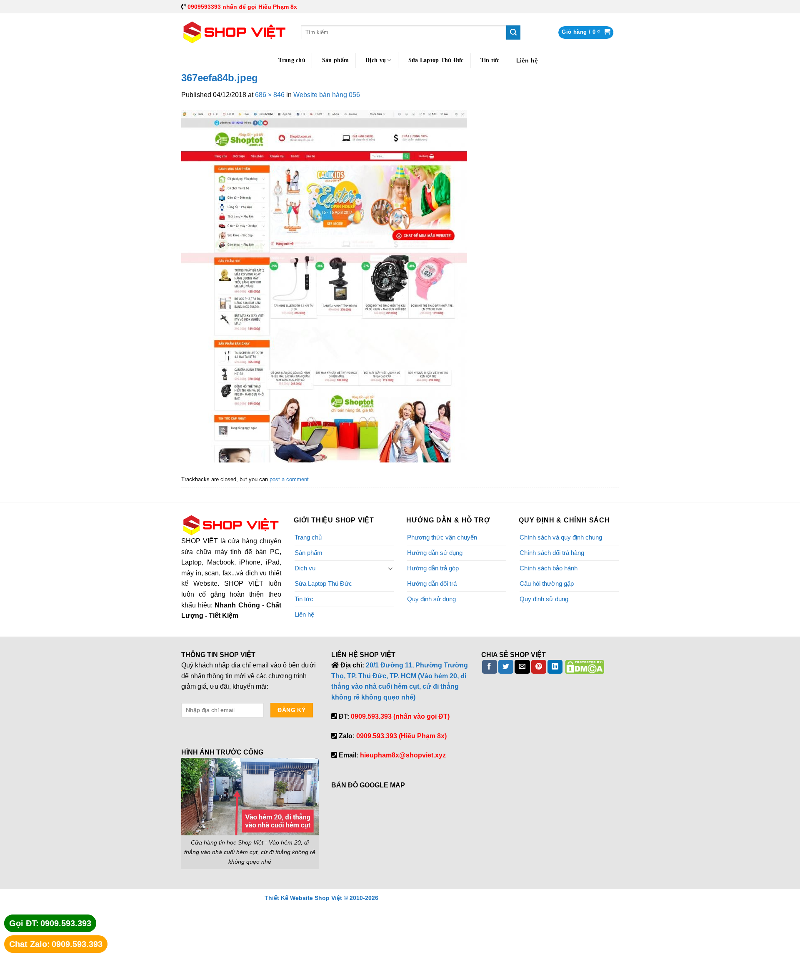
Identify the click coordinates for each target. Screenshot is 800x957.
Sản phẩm (335, 60)
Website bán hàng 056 (326, 94)
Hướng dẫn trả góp (433, 568)
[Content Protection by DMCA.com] (584, 666)
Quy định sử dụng (431, 598)
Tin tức (490, 60)
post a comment (289, 479)
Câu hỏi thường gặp (547, 583)
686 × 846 (270, 94)
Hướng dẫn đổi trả (432, 583)
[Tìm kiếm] (513, 32)
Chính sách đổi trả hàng (552, 552)
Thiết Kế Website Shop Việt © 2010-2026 (321, 898)
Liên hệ (527, 60)
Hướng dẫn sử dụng (434, 552)
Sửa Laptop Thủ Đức (436, 60)
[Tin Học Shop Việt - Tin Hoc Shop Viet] (234, 32)
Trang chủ (291, 60)
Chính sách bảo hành (549, 568)
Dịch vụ (375, 60)
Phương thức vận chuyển (442, 537)
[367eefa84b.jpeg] (324, 285)
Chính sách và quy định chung (561, 537)
